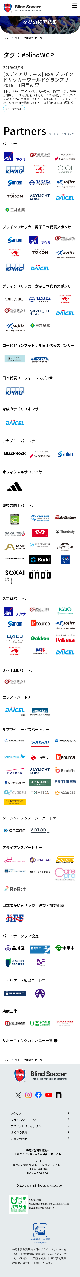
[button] (74, 6)
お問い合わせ (19, 1139)
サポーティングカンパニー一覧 (28, 1040)
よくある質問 (19, 1132)
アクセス (16, 1113)
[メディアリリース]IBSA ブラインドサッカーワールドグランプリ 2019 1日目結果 (38, 79)
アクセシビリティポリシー (27, 1126)
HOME (6, 37)
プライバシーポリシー (25, 1120)
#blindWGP (14, 108)
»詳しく (68, 103)
